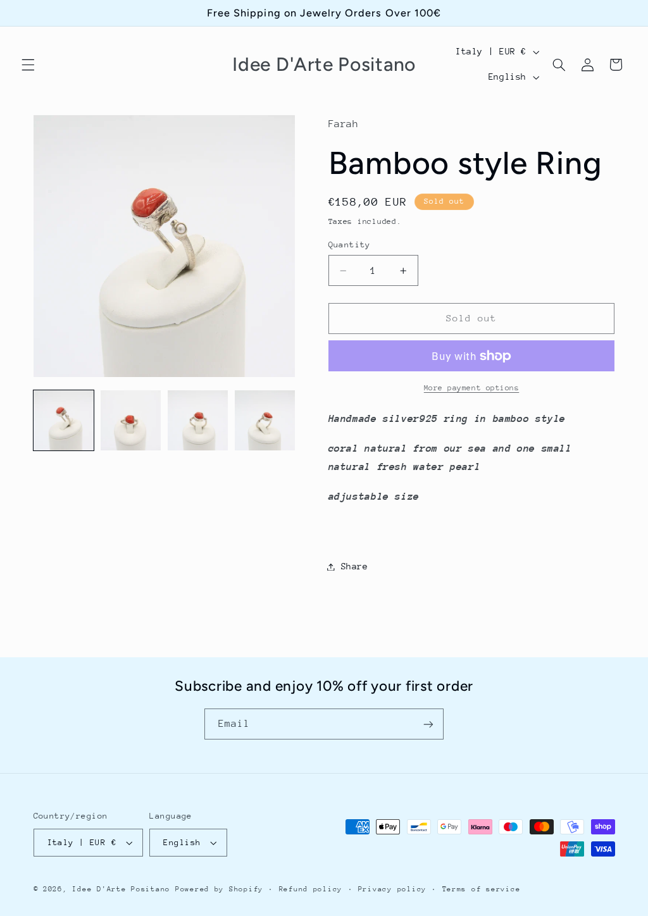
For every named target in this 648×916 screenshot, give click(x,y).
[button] (27, 64)
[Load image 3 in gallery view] (198, 420)
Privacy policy (392, 889)
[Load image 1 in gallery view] (64, 420)
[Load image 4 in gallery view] (265, 420)
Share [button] (354, 566)
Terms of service (481, 889)
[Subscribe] (428, 724)
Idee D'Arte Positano (121, 889)
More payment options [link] (472, 387)
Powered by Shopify (219, 889)
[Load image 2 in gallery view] (131, 420)
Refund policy (311, 889)
